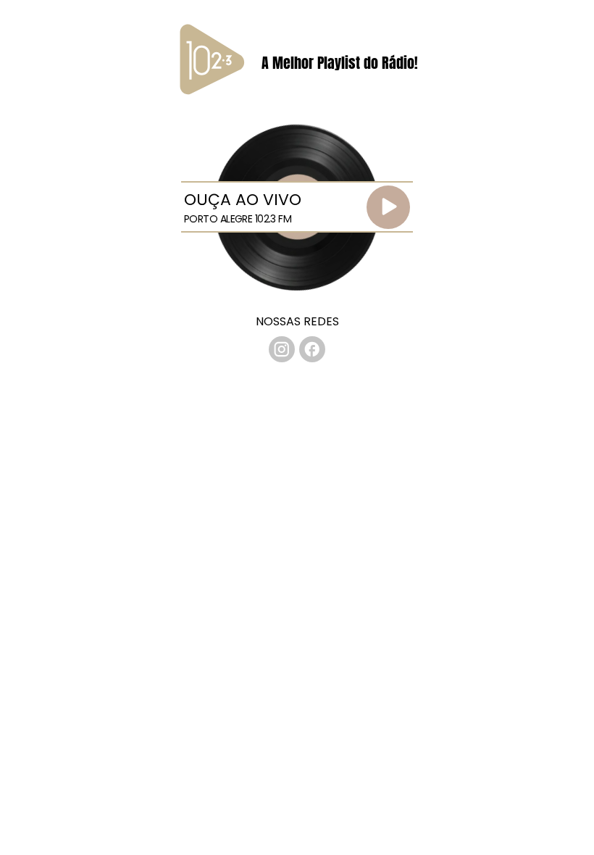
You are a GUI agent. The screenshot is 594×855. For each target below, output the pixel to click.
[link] (282, 349)
